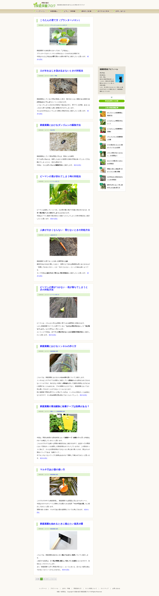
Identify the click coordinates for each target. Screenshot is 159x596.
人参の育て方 (53, 235)
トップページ (43, 588)
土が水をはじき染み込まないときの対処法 (61, 70)
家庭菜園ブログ (43, 9)
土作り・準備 (74, 9)
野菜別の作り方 (90, 9)
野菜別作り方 (77, 588)
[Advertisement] (112, 53)
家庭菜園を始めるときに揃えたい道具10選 (61, 523)
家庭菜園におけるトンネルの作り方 (58, 346)
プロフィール (57, 9)
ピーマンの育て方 (54, 181)
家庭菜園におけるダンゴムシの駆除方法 (60, 125)
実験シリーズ (53, 411)
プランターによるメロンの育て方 (58, 25)
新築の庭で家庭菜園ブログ (82, 591)
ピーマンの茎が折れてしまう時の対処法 (60, 176)
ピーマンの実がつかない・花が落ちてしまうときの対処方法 (64, 288)
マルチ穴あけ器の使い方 (52, 469)
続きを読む (77, 165)
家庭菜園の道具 (54, 351)
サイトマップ (104, 588)
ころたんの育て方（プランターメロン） (60, 20)
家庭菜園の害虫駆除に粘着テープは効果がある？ (64, 406)
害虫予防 (52, 130)
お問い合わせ (123, 9)
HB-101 (109, 9)
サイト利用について (91, 588)
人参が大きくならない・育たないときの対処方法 (65, 230)
